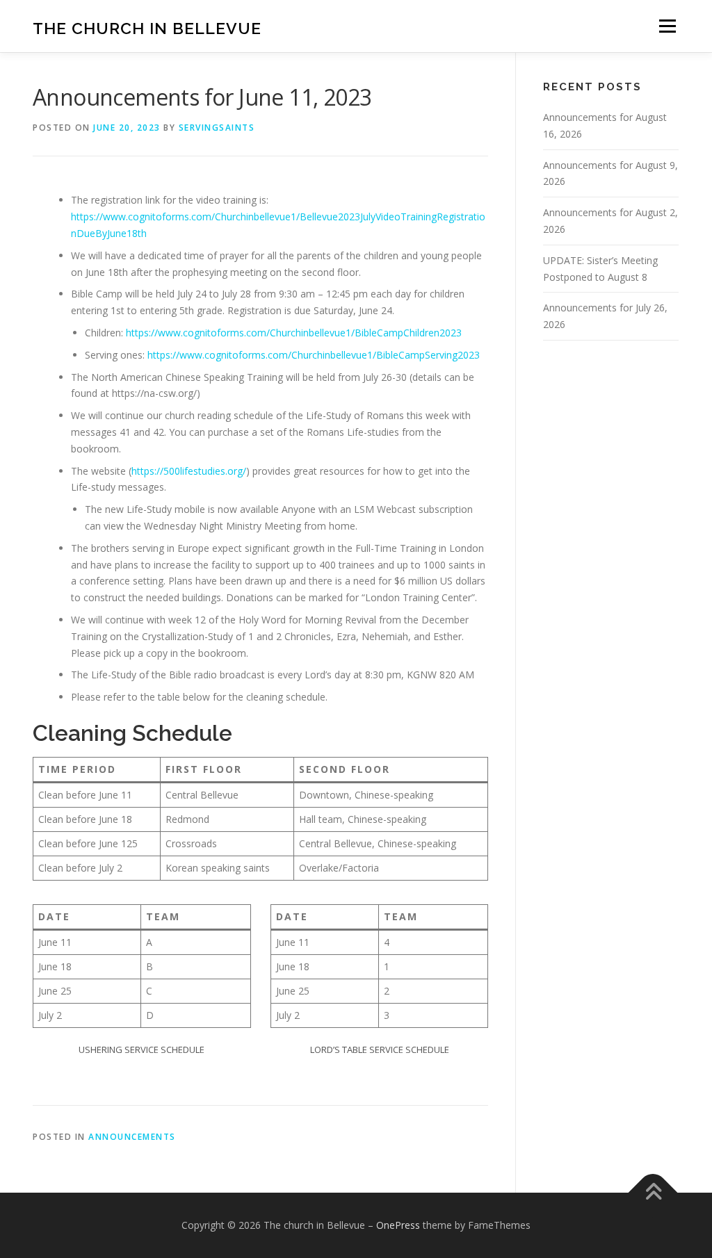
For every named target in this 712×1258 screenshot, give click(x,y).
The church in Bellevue (147, 28)
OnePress (398, 1225)
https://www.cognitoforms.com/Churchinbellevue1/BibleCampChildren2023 (294, 332)
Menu (667, 26)
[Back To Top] (653, 1193)
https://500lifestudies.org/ (188, 470)
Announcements (132, 1137)
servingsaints (217, 127)
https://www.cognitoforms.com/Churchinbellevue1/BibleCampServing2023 (313, 354)
